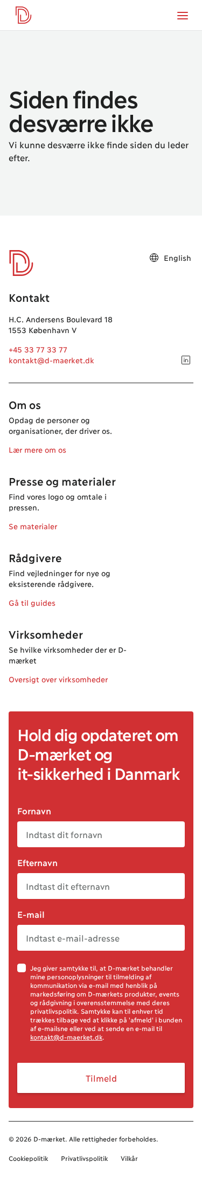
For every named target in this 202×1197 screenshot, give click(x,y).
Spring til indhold (47, 30)
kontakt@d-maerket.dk (51, 359)
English (177, 257)
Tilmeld (101, 1078)
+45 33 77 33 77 (38, 349)
